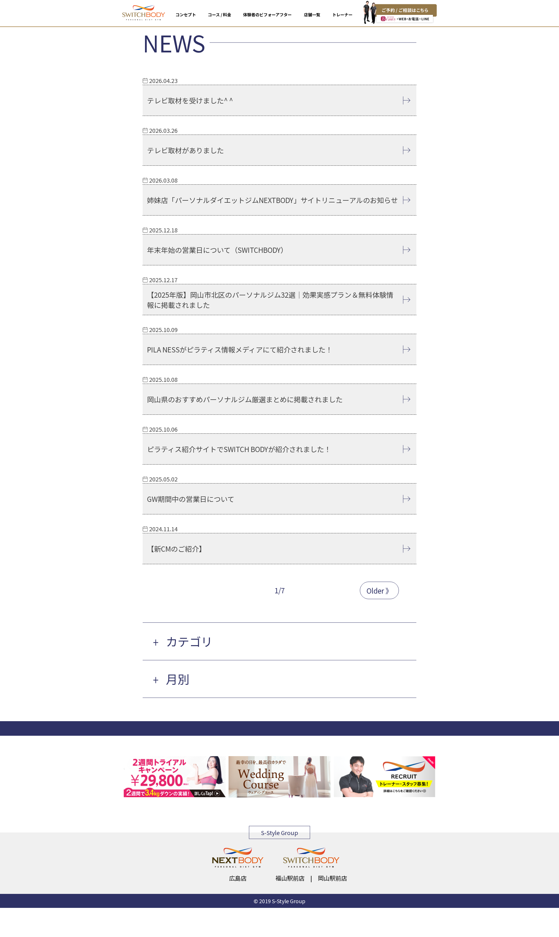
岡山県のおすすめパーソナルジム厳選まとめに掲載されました (245, 399)
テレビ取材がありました (185, 150)
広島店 (238, 878)
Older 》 (379, 590)
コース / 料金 (219, 14)
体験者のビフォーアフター (267, 14)
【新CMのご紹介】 (176, 549)
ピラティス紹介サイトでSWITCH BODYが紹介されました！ (239, 449)
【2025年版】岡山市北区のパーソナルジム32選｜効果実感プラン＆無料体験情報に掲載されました (270, 300)
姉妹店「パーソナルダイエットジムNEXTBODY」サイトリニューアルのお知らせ (272, 200)
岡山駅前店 (332, 878)
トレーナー (342, 14)
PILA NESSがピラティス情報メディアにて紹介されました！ (239, 349)
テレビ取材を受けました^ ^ (190, 100)
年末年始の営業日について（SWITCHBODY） (217, 250)
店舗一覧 (312, 14)
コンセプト (186, 14)
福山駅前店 (290, 878)
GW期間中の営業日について (190, 499)
